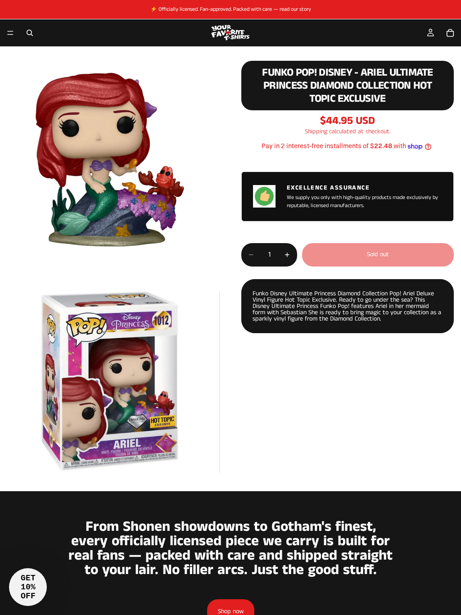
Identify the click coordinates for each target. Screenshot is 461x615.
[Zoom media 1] (110, 160)
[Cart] (450, 33)
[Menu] (10, 33)
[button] (28, 587)
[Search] (30, 33)
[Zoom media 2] (110, 381)
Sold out (378, 254)
